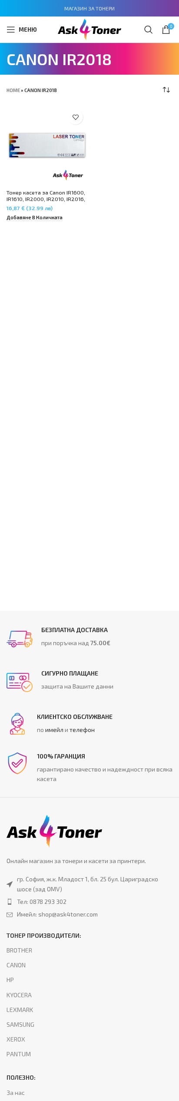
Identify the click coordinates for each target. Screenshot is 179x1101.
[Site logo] (89, 28)
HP (10, 979)
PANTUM (19, 1054)
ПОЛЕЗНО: (21, 1077)
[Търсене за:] (148, 29)
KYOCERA (19, 995)
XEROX (16, 1039)
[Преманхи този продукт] (89, 902)
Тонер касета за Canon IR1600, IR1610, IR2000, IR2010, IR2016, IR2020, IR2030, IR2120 (46, 199)
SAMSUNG (20, 1024)
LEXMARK (20, 1009)
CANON (16, 965)
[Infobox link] (89, 639)
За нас (16, 1092)
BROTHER (19, 950)
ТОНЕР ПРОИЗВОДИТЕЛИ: (44, 935)
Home (13, 90)
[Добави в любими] (75, 117)
